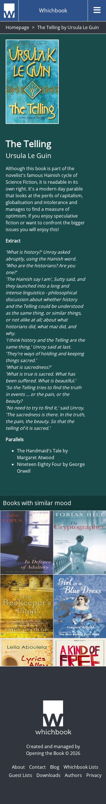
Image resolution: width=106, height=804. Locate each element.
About (18, 767)
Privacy (93, 775)
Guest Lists (20, 775)
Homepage (17, 27)
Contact (37, 767)
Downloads (48, 775)
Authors (73, 775)
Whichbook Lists (81, 767)
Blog (54, 767)
